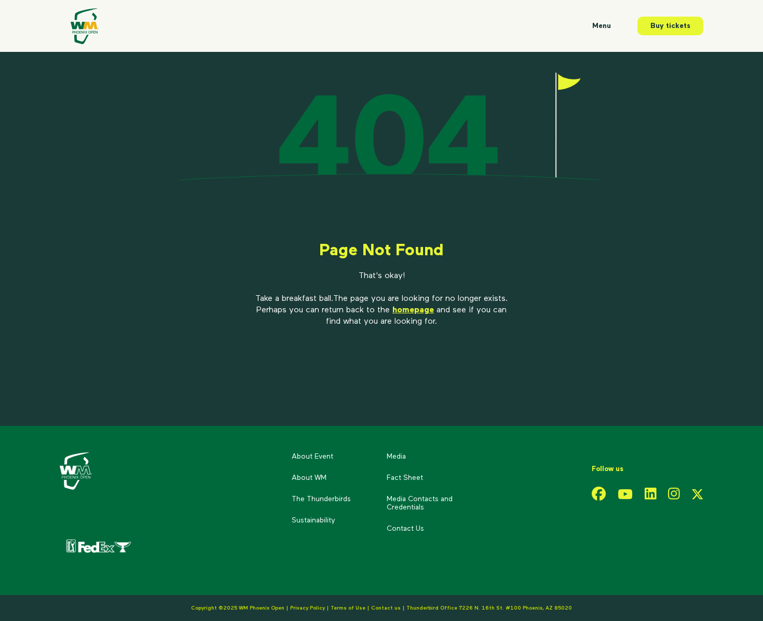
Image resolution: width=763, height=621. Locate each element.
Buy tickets (670, 26)
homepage (413, 310)
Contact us (386, 608)
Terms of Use (348, 608)
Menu (601, 26)
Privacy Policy (307, 608)
